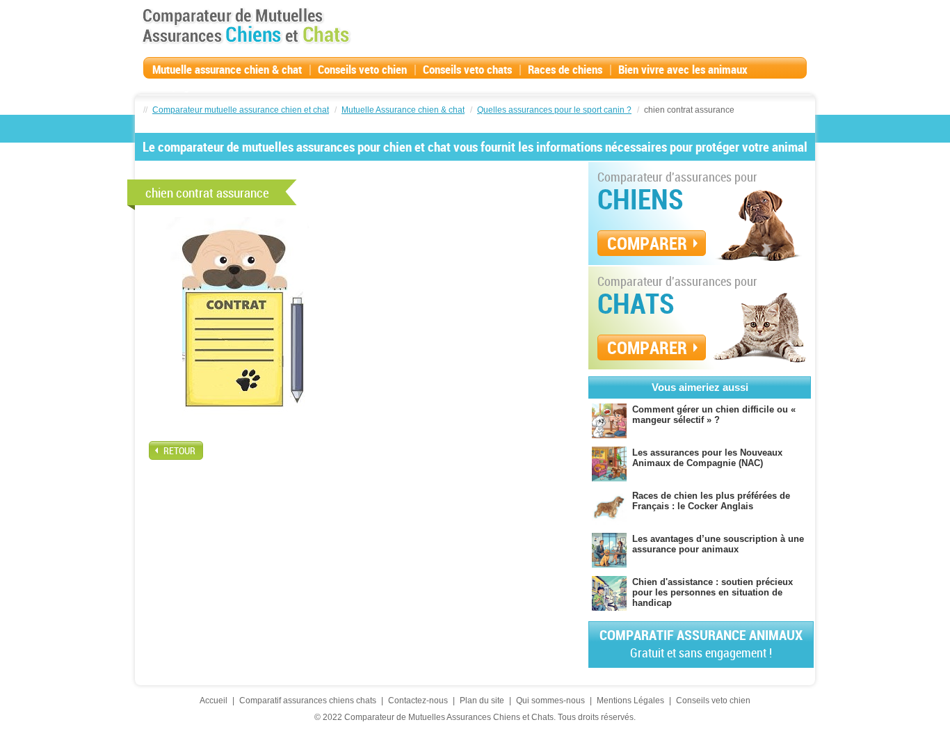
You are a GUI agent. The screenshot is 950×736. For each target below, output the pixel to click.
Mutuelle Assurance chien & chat (403, 110)
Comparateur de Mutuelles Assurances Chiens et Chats (246, 26)
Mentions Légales (630, 700)
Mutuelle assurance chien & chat (227, 69)
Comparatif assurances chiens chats (307, 700)
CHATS (636, 303)
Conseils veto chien (362, 69)
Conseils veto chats (467, 69)
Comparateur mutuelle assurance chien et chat (240, 110)
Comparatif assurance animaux (701, 643)
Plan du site (482, 700)
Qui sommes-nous (550, 700)
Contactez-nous (418, 700)
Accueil (213, 700)
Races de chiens (565, 69)
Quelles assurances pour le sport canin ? (554, 110)
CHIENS (640, 199)
